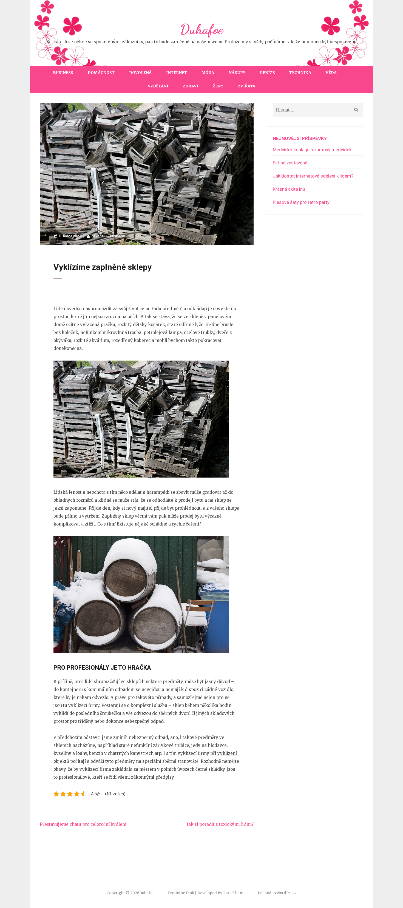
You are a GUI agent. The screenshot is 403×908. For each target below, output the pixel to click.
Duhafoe (201, 29)
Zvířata (246, 86)
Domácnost (101, 72)
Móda (208, 72)
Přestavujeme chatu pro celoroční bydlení (83, 824)
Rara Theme (234, 893)
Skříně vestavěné (290, 162)
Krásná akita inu (289, 189)
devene (97, 236)
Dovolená (140, 72)
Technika (300, 72)
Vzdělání (158, 86)
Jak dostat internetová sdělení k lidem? (313, 176)
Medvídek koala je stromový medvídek (312, 149)
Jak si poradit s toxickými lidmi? (220, 824)
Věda (331, 72)
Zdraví (190, 86)
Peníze (267, 72)
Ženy (218, 86)
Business (63, 72)
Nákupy (237, 72)
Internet (176, 72)
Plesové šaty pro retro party (301, 202)
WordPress (286, 893)
